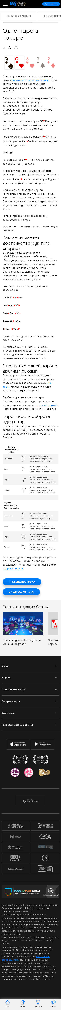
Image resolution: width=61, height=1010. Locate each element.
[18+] (45, 858)
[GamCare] (45, 825)
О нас (5, 666)
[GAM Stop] (45, 847)
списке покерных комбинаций (31, 80)
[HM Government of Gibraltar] (16, 847)
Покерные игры (11, 701)
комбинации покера (18, 15)
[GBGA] (45, 836)
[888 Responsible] (15, 858)
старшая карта (13, 568)
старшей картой (46, 405)
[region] (30, 17)
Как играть (8, 713)
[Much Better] (30, 801)
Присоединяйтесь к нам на (17, 724)
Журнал (6, 677)
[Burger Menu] (5, 4)
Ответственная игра (14, 689)
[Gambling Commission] (16, 826)
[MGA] (16, 836)
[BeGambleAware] (16, 869)
